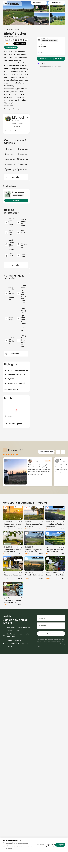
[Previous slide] (58, 452)
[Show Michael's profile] (27, 117)
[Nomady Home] (12, 4)
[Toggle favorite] (5, 508)
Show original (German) (11, 109)
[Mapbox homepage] (9, 416)
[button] (51, 40)
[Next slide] (63, 452)
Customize (40, 845)
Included (17, 200)
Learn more (7, 849)
